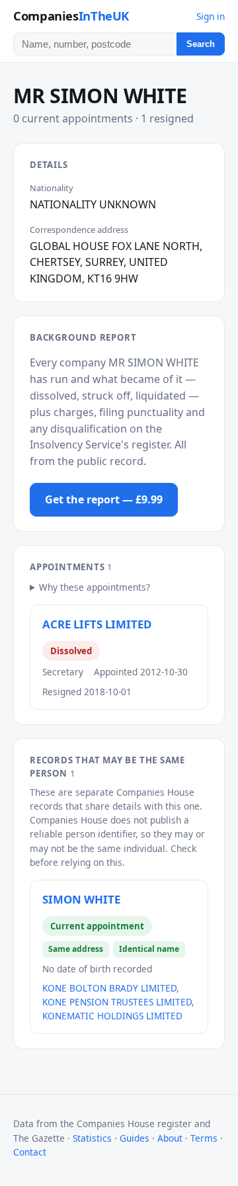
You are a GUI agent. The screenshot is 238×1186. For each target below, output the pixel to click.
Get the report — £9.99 (104, 499)
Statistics (92, 1138)
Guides (134, 1138)
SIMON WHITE (81, 899)
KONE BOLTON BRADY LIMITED (109, 988)
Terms (204, 1138)
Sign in (210, 16)
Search (200, 44)
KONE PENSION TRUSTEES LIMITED (117, 1001)
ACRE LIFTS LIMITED (96, 624)
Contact (29, 1152)
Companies (71, 15)
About (169, 1138)
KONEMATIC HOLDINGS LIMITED (112, 1015)
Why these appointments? (94, 587)
